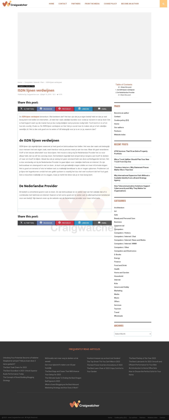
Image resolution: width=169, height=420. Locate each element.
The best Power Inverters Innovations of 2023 (104, 365)
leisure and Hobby (121, 287)
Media (116, 294)
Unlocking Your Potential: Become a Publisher (20, 358)
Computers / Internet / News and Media (129, 240)
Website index (119, 135)
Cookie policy (110, 4)
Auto (116, 215)
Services (117, 305)
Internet (117, 280)
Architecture (119, 208)
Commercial (119, 226)
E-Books (117, 255)
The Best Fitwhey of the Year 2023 (142, 358)
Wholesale (118, 316)
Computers (118, 229)
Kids (116, 283)
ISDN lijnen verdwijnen (30, 117)
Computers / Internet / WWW (125, 244)
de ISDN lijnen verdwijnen (126, 90)
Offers (116, 301)
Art (115, 211)
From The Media (92, 4)
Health (116, 269)
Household (118, 276)
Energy (117, 258)
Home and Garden (121, 273)
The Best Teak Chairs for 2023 (15, 367)
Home (51, 4)
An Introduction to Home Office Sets (143, 368)
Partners (75, 4)
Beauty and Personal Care (124, 218)
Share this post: (126, 87)
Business (118, 222)
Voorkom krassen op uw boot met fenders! (103, 358)
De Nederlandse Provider (125, 92)
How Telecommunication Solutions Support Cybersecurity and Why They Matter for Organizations (132, 188)
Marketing (118, 291)
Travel (116, 312)
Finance (117, 262)
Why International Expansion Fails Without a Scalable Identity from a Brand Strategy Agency (132, 177)
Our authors (119, 127)
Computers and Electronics (125, 251)
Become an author (130, 4)
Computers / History (122, 233)
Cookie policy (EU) (121, 120)
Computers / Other (121, 247)
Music (116, 298)
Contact (63, 4)
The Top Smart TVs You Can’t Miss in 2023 (103, 362)
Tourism (117, 309)
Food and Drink (120, 265)
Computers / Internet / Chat (26, 86)
